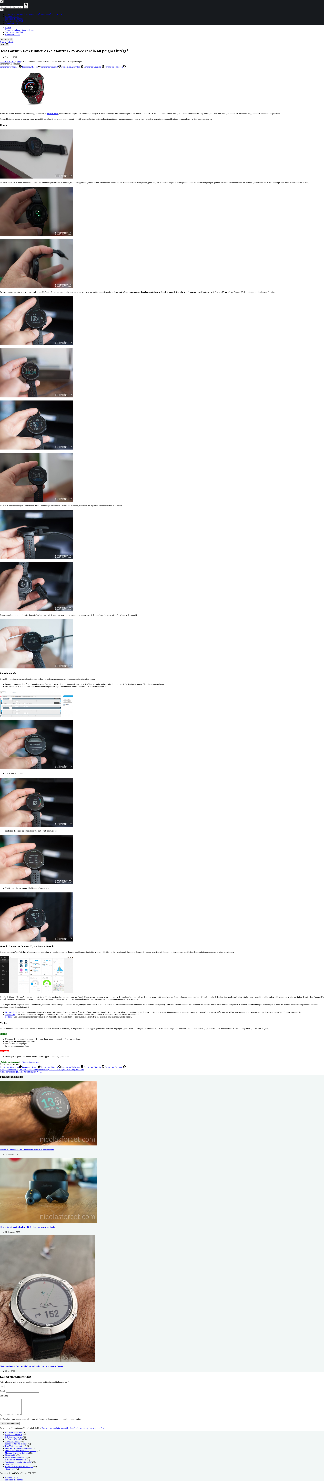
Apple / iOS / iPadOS (13, 1435)
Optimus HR (10, 1014)
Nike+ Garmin (52, 114)
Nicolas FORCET (7, 42)
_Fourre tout (10, 1469)
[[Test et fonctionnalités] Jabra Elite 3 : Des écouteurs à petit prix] (48, 1222)
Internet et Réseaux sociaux (16, 1444)
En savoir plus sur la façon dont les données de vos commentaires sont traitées (73, 1428)
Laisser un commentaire (10, 1424)
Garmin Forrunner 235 (31, 1062)
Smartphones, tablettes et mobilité (18, 1462)
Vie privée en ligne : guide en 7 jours (19, 30)
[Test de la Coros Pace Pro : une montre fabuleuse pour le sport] (48, 1145)
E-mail (3, 1391)
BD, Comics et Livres (14, 1437)
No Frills (8, 1017)
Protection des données (14, 1480)
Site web (3, 1396)
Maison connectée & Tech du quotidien (20, 1451)
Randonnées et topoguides (15, 1460)
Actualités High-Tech (13, 1432)
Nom (2, 1386)
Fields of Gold (11, 1012)
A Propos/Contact (12, 1477)
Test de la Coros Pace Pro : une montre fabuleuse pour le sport (27, 1150)
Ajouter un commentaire (10, 1414)
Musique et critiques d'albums (17, 1453)
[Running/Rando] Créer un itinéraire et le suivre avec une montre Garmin (31, 1366)
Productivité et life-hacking (16, 1457)
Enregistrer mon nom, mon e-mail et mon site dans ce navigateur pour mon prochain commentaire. (42, 1419)
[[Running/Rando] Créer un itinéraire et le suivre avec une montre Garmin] (47, 1361)
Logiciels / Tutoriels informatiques (18, 1448)
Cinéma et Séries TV (13, 1439)
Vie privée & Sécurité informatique (19, 1467)
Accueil (8, 28)
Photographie (10, 1455)
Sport (19, 61)
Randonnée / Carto (12, 34)
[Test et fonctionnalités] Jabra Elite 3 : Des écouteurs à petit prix (27, 1227)
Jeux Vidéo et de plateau (15, 1446)
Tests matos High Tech (14, 32)
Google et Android (12, 1441)
